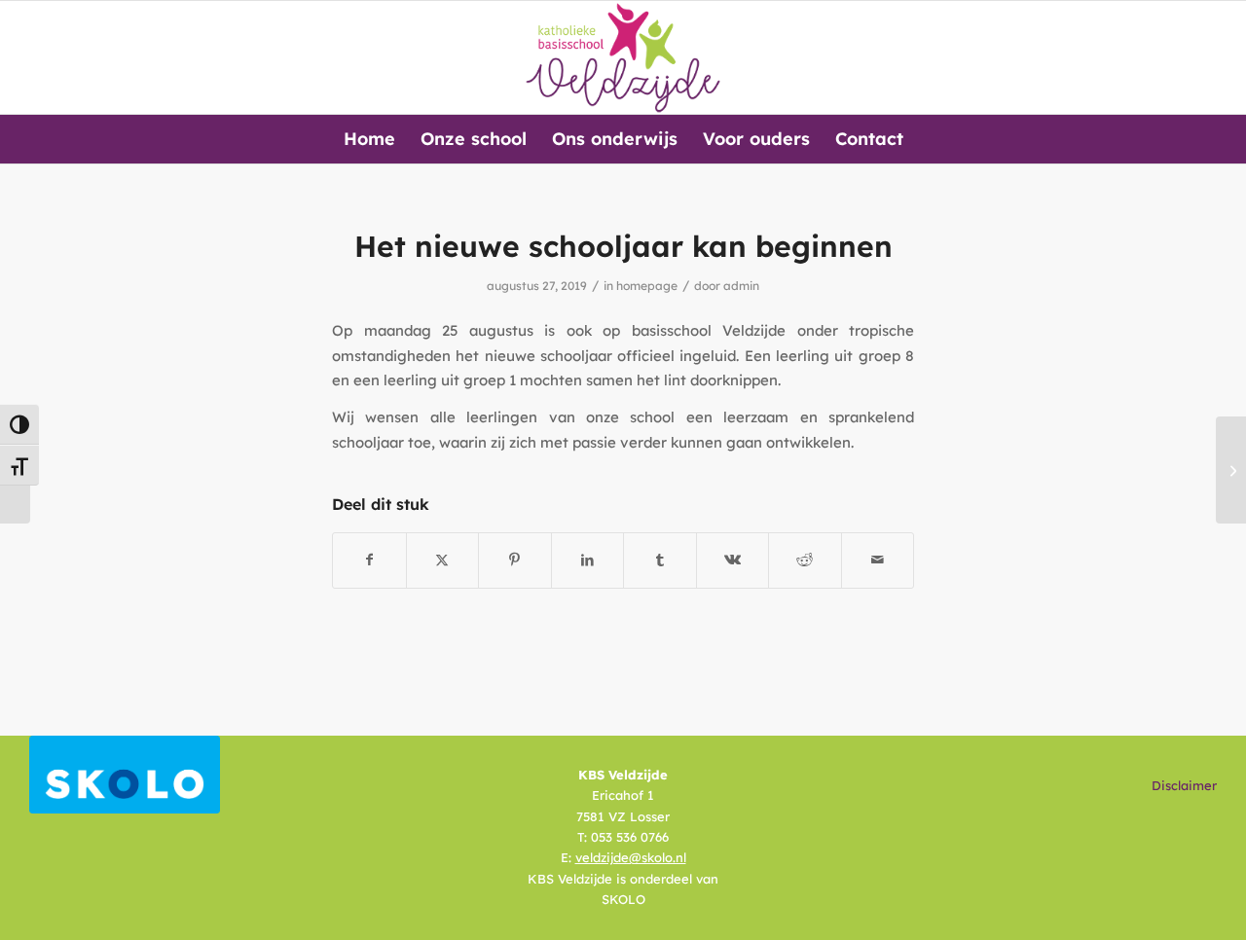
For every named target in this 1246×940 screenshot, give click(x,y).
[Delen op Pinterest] (515, 560)
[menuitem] (369, 139)
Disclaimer (1184, 785)
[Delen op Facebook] (369, 560)
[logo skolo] (124, 774)
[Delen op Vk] (733, 560)
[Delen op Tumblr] (660, 560)
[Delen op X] (443, 560)
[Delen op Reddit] (805, 560)
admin (741, 285)
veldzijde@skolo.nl (630, 857)
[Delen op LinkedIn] (588, 560)
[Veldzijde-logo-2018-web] (623, 57)
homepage (647, 285)
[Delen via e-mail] (878, 560)
